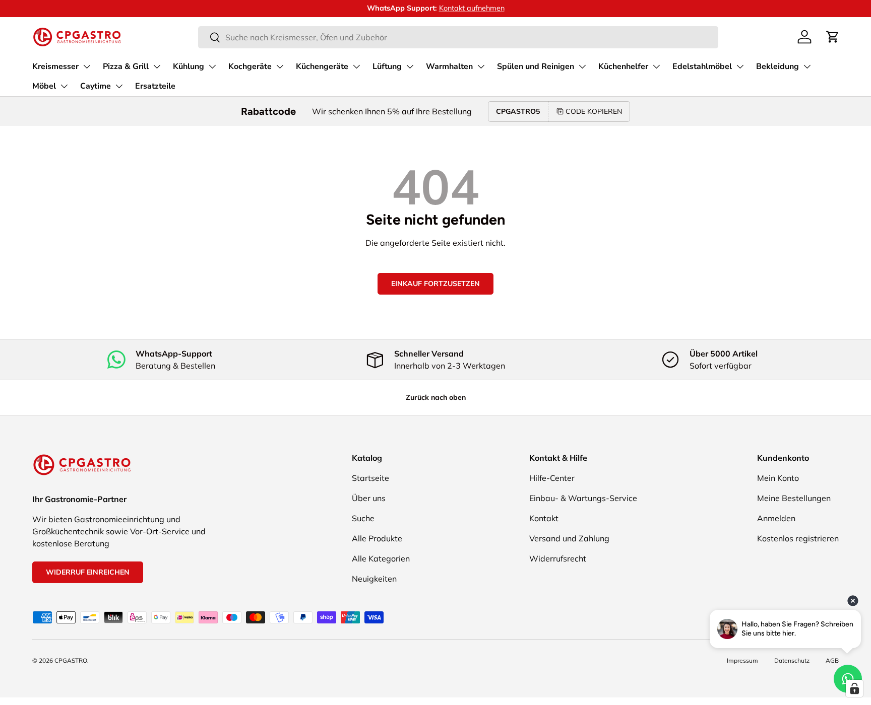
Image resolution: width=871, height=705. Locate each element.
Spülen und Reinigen (535, 66)
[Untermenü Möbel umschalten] (64, 86)
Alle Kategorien (381, 558)
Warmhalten (449, 66)
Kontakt (543, 518)
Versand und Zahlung (569, 538)
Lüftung (387, 66)
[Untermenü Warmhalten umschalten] (481, 66)
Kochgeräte (250, 66)
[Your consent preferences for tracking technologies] (854, 688)
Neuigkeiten (374, 579)
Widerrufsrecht (557, 558)
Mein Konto (778, 478)
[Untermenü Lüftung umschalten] (410, 66)
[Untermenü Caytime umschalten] (119, 86)
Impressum (742, 660)
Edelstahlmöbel (702, 66)
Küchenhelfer (623, 66)
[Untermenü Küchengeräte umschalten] (356, 66)
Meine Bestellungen (794, 498)
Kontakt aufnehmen (472, 8)
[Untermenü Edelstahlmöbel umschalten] (740, 66)
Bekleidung (777, 66)
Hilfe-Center (552, 478)
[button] (833, 37)
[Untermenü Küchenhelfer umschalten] (656, 66)
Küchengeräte (322, 66)
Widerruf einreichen (88, 572)
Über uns (369, 498)
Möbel (44, 86)
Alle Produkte (377, 538)
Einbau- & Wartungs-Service (583, 498)
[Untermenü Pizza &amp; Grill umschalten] (157, 66)
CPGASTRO (70, 660)
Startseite (370, 478)
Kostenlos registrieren (798, 538)
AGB (832, 660)
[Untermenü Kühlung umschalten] (212, 66)
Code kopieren (594, 111)
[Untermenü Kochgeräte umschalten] (280, 66)
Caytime (95, 86)
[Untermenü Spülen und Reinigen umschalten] (582, 66)
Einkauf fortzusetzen (435, 283)
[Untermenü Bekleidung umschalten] (807, 66)
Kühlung (188, 66)
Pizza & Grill (126, 66)
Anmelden (776, 518)
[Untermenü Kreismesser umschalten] (87, 66)
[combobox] (458, 37)
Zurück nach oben (436, 397)
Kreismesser (55, 66)
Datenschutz (792, 660)
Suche (363, 518)
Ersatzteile (155, 86)
